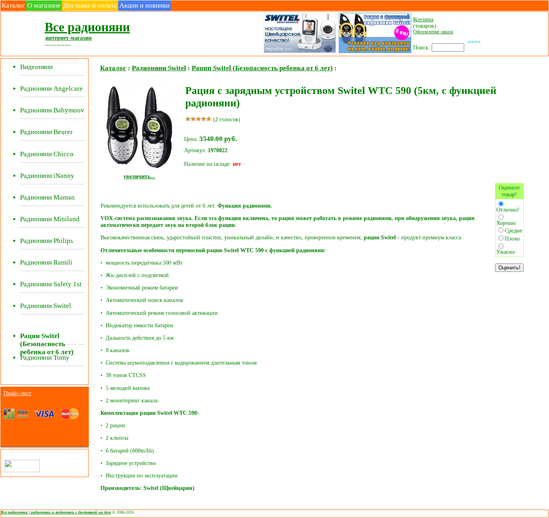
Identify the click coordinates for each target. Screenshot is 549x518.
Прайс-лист (17, 393)
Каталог (13, 5)
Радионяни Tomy (45, 357)
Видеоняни (36, 67)
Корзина (423, 19)
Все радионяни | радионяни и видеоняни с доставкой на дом (56, 512)
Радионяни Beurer (46, 132)
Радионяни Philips (46, 241)
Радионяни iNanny (47, 175)
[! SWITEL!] (299, 52)
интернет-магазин (68, 38)
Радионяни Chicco (47, 154)
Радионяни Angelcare (51, 88)
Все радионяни (87, 27)
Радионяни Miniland (50, 219)
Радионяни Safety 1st (51, 284)
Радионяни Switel (45, 306)
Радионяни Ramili (46, 262)
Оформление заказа (433, 31)
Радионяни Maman (47, 197)
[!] (374, 52)
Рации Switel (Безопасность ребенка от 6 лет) (262, 68)
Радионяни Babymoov (52, 110)
